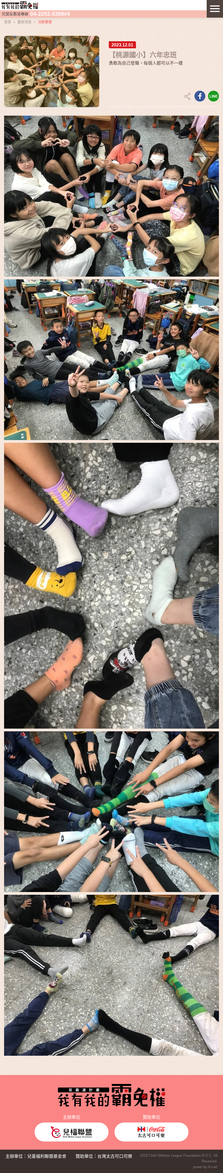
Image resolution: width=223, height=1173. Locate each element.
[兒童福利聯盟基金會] (72, 1132)
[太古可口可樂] (151, 1132)
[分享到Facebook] (199, 96)
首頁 (7, 22)
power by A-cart (205, 1167)
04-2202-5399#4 (50, 14)
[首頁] (19, 4)
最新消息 (24, 22)
